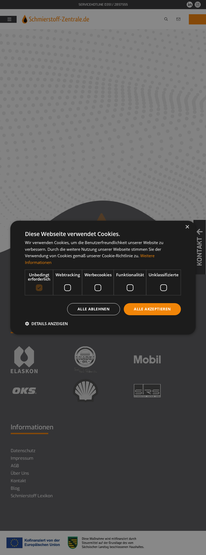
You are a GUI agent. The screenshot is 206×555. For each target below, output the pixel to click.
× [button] (187, 227)
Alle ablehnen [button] (93, 308)
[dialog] (103, 277)
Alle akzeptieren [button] (152, 308)
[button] (46, 324)
